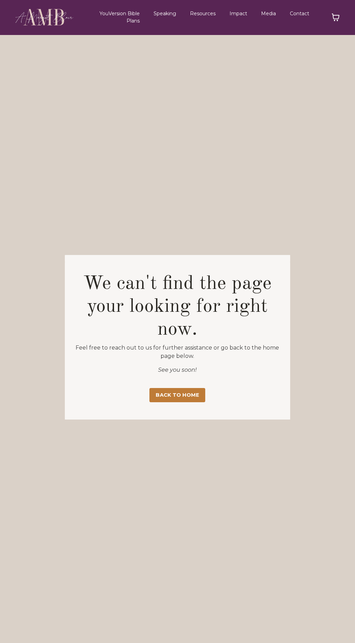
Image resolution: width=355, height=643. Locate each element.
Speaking (165, 13)
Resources (203, 13)
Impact (238, 13)
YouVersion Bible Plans (119, 17)
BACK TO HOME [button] (177, 395)
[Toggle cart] (335, 17)
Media (268, 13)
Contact (299, 13)
